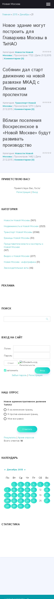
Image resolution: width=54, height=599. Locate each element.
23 (21, 500)
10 (27, 489)
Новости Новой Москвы (17, 220)
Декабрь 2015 (15, 469)
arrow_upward (47, 592)
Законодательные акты (16, 268)
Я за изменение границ (20, 409)
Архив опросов (26, 437)
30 (20, 506)
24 (27, 500)
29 (14, 506)
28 (7, 506)
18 (34, 495)
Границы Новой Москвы (17, 238)
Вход (35, 192)
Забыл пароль (19, 375)
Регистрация (23, 192)
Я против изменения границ (23, 414)
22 (14, 500)
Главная (6, 14)
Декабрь (24, 14)
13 (47, 489)
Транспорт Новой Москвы (18, 232)
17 (27, 495)
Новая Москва (11, 4)
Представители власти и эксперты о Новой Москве (23, 245)
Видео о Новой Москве (17, 256)
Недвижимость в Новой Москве (21, 226)
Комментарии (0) (14, 58)
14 (7, 495)
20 (47, 495)
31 (27, 506)
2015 (15, 14)
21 (7, 500)
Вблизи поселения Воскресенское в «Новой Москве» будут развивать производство (27, 133)
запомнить (12, 370)
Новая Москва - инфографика (20, 262)
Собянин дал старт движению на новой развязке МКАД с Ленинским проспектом (24, 82)
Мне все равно (16, 418)
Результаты (10, 437)
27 (47, 500)
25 (34, 500)
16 (21, 495)
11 (34, 489)
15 (14, 495)
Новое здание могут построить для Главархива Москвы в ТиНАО (25, 34)
